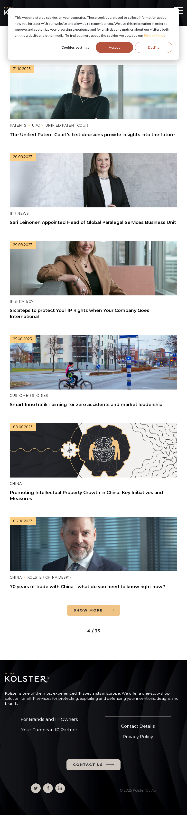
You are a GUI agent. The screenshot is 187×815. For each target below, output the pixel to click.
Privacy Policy (154, 35)
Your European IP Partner (49, 730)
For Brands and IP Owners (49, 719)
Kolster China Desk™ (49, 577)
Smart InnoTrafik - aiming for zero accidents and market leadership (86, 404)
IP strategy (21, 301)
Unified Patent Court (67, 125)
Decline (153, 47)
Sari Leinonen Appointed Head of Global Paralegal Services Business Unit (93, 222)
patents (18, 125)
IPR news (19, 213)
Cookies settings (75, 47)
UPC (36, 125)
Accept (114, 47)
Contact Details (138, 726)
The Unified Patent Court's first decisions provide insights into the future (92, 134)
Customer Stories (29, 395)
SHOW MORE (88, 610)
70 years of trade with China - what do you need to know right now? (88, 586)
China (16, 483)
